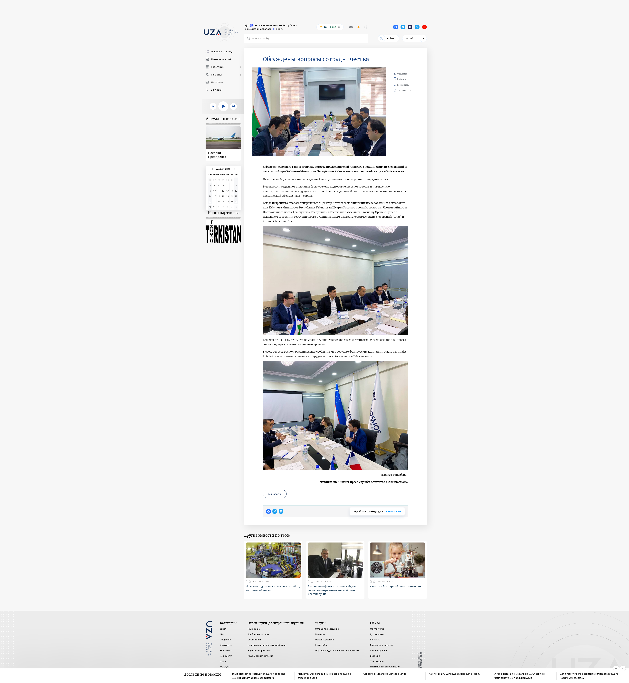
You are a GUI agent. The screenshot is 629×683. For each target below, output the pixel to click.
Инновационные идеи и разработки (267, 645)
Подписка (320, 634)
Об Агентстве (377, 628)
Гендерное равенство (381, 645)
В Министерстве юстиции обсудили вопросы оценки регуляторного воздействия (258, 675)
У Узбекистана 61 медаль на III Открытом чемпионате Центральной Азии (519, 675)
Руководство (377, 634)
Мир (222, 634)
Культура (224, 666)
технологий (275, 494)
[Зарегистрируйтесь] (246, 581)
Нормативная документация (385, 666)
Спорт (223, 628)
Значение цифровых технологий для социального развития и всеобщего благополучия (332, 590)
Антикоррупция (378, 650)
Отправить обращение (327, 628)
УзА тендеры (377, 661)
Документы (226, 645)
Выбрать (406, 78)
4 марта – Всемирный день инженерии (395, 586)
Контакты (375, 639)
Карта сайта (321, 645)
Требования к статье (258, 634)
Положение (254, 628)
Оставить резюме (324, 639)
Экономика (225, 650)
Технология (226, 655)
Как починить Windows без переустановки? (455, 673)
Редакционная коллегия (260, 655)
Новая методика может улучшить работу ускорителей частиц (273, 588)
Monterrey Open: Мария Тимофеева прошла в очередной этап (324, 675)
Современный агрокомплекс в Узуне (384, 673)
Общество (402, 74)
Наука (223, 661)
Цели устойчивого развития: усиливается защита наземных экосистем (589, 675)
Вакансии (375, 655)
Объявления (254, 639)
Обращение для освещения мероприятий (337, 650)
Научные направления (259, 650)
